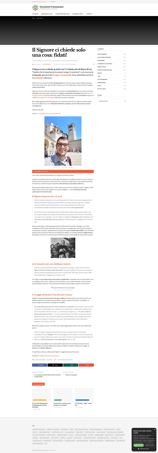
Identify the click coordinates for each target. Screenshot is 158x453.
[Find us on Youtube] (125, 1)
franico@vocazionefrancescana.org (49, 113)
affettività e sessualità (53, 429)
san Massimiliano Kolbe (89, 437)
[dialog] (144, 439)
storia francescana (58, 440)
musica (100, 73)
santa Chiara (114, 437)
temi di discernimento (82, 440)
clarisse (35, 432)
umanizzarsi (101, 82)
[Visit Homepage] (47, 7)
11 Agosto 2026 (79, 407)
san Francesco (78, 437)
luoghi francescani (62, 434)
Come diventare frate (62, 14)
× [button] (154, 429)
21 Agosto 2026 (36, 409)
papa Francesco (109, 434)
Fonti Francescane (90, 432)
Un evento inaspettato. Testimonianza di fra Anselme (40, 405)
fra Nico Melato (47, 64)
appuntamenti (102, 54)
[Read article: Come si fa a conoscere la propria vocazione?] (62, 395)
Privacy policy (53, 450)
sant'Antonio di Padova (103, 437)
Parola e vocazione (120, 434)
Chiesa (118, 429)
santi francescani (37, 440)
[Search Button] (125, 14)
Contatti (89, 14)
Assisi (71, 429)
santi (55, 359)
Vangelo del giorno (110, 440)
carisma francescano (109, 429)
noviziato (91, 434)
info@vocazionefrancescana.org (39, 1)
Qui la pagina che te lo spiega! (45, 97)
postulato (49, 359)
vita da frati (102, 88)
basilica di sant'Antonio (96, 429)
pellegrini (35, 437)
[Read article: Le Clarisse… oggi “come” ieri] (84, 395)
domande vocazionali (39, 400)
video (99, 85)
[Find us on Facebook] (121, 1)
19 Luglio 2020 (57, 64)
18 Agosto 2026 (57, 407)
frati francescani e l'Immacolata (115, 432)
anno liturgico (64, 429)
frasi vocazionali (101, 432)
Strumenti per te (77, 14)
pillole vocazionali (44, 437)
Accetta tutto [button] (138, 445)
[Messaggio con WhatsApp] (118, 1)
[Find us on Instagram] (123, 1)
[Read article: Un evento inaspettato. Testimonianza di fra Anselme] (41, 395)
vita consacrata (121, 440)
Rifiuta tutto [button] (149, 445)
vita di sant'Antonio (38, 443)
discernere (65, 64)
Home (33, 18)
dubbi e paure (79, 432)
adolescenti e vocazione (39, 429)
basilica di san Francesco (81, 429)
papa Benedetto (99, 434)
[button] (144, 449)
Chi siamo (35, 14)
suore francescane (70, 440)
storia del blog (47, 440)
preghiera (69, 437)
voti (46, 443)
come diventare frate (44, 432)
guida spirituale (51, 434)
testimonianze (39, 18)
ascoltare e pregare (104, 57)
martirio (71, 434)
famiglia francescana (82, 400)
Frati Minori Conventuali (39, 434)
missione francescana (80, 434)
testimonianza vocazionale (65, 359)
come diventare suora (57, 432)
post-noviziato (54, 437)
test (99, 76)
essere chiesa (102, 66)
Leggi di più (150, 442)
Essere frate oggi (46, 14)
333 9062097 (52, 1)
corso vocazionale (40, 359)
